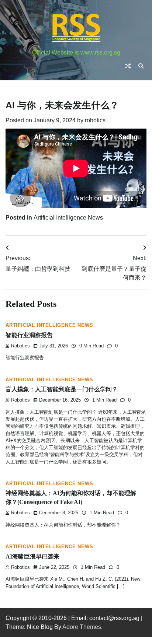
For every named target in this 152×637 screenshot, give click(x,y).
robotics (95, 120)
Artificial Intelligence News (68, 217)
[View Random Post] (128, 66)
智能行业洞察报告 (29, 335)
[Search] (140, 65)
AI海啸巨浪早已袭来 (32, 556)
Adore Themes (81, 627)
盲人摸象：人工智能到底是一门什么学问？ (62, 389)
